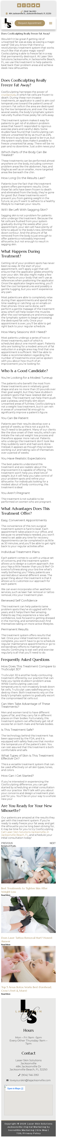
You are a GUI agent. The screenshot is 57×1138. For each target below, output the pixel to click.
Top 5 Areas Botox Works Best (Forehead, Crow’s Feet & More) (26, 988)
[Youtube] (38, 5)
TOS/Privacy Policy (28, 1133)
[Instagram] (24, 5)
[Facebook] (19, 5)
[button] (50, 23)
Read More (5, 895)
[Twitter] (33, 5)
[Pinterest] (29, 5)
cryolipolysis (8, 94)
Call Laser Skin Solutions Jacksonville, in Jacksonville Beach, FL (25, 833)
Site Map (41, 1130)
